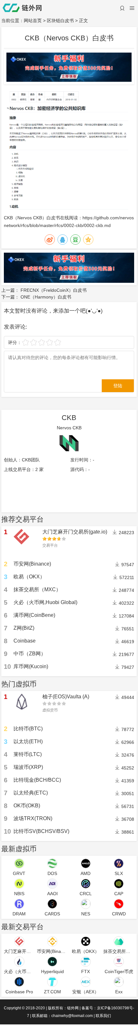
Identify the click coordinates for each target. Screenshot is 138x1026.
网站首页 (33, 20)
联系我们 (103, 1015)
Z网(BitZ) (23, 628)
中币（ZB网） (29, 653)
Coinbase (24, 640)
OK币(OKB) (26, 805)
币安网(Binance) (32, 564)
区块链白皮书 (60, 20)
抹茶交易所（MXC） (37, 589)
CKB (8, 217)
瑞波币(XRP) (28, 767)
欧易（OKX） (29, 576)
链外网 (73, 1008)
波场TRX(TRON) (32, 818)
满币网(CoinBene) (34, 615)
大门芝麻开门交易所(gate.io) (74, 531)
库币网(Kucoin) (30, 666)
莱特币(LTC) (27, 754)
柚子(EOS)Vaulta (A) (65, 696)
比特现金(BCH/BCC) (37, 780)
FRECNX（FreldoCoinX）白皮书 (54, 290)
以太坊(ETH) (28, 741)
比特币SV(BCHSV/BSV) (41, 831)
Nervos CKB (69, 427)
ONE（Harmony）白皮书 (46, 296)
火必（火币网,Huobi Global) (45, 602)
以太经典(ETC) (30, 792)
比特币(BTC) (28, 728)
